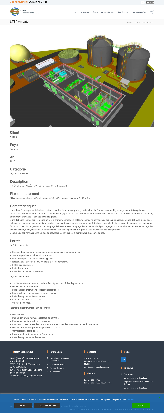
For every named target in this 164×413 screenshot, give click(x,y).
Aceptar (141, 405)
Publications (128, 374)
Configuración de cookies (46, 405)
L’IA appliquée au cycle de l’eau (135, 378)
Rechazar (23, 405)
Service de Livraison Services (103, 12)
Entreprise (85, 12)
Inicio (75, 12)
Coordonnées (123, 12)
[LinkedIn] (123, 359)
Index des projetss (139, 12)
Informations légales (57, 364)
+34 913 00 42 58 (38, 2)
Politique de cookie (57, 368)
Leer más (130, 400)
